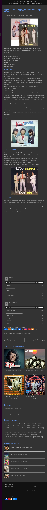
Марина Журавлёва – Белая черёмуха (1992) (21, 447)
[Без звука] (39, 282)
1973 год (34, 423)
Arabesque (40, 427)
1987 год (34, 427)
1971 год (23, 423)
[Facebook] (19, 329)
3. (8, 290)
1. (8, 285)
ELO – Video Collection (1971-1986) (19, 468)
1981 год (39, 425)
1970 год (18, 423)
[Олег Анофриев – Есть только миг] (6, 462)
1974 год (39, 423)
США (16, 436)
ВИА (19, 432)
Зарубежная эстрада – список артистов (13, 410)
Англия (14, 432)
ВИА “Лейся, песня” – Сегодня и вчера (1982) (14, 397)
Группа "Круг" (19, 333)
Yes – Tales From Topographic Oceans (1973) (21, 454)
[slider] (41, 282)
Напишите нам (9, 484)
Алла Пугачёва (8, 432)
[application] (24, 282)
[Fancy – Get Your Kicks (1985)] (6, 476)
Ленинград (26, 434)
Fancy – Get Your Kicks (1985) (18, 475)
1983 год (10, 333)
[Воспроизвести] (6, 282)
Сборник (21, 436)
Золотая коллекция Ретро (34, 432)
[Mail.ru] (15, 329)
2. (10, 287)
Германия (24, 432)
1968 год (7, 423)
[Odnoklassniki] (11, 499)
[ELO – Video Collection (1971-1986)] (6, 469)
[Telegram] (12, 329)
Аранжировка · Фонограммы (10, 412)
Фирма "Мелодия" (38, 436)
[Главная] (7, 3)
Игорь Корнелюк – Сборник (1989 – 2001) (14, 371)
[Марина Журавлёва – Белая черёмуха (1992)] (6, 448)
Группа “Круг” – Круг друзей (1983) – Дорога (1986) (30, 3)
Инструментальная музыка (11, 434)
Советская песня (28, 436)
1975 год (7, 425)
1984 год (18, 427)
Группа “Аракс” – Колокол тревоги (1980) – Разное (34, 371)
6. (8, 298)
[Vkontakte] (6, 329)
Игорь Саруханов (27, 333)
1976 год (12, 425)
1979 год (28, 425)
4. (8, 293)
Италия (20, 434)
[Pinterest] (29, 329)
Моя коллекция (7, 415)
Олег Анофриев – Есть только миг (19, 461)
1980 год (34, 425)
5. (10, 295)
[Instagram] (25, 329)
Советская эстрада (10, 15)
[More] (32, 329)
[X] (22, 329)
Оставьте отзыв (9, 486)
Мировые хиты (34, 434)
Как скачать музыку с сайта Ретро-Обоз (13, 414)
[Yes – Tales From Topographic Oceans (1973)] (6, 455)
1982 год (7, 427)
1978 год (23, 425)
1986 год (14, 333)
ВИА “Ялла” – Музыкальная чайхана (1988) (35, 397)
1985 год (23, 427)
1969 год (12, 423)
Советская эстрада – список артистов (12, 408)
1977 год (18, 425)
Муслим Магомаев (9, 436)
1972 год (28, 423)
